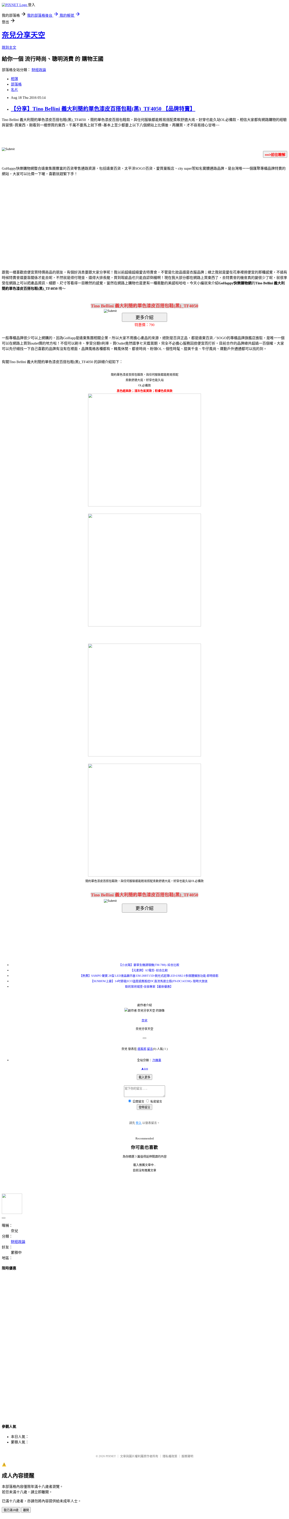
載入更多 (144, 1077)
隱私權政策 (170, 1456)
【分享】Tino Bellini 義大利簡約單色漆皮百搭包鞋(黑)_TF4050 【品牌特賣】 (103, 109)
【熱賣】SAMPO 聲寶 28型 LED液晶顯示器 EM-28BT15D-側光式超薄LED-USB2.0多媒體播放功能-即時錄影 (149, 975)
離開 (26, 1510)
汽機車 (156, 1060)
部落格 (16, 84)
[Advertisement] (106, 216)
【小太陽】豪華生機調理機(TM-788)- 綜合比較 (149, 965)
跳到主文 (9, 47)
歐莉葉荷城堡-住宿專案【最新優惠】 (149, 986)
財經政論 (39, 70)
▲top (144, 1068)
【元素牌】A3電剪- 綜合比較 (149, 970)
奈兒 (144, 1020)
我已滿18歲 (11, 1510)
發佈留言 (144, 1107)
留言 (150, 1049)
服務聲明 (187, 1456)
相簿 (14, 79)
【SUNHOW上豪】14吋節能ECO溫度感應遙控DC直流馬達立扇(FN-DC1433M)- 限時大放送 (149, 981)
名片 (14, 90)
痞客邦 (142, 1049)
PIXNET (111, 1456)
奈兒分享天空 (23, 35)
